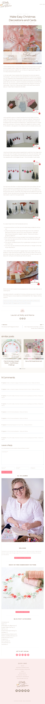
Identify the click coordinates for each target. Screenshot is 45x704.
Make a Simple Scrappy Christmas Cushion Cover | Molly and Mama (23, 382)
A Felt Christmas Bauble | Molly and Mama (17, 412)
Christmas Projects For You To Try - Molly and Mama (19, 424)
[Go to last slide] (3, 353)
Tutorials (3, 644)
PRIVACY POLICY (22, 674)
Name (4, 468)
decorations (27, 300)
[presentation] (11, 349)
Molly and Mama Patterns (8, 634)
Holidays (3, 632)
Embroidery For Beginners (8, 625)
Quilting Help (5, 640)
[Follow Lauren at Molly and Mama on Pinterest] (25, 319)
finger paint (36, 300)
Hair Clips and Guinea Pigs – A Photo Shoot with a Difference (34, 326)
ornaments (22, 303)
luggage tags (16, 303)
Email (18, 468)
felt (32, 300)
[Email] (25, 691)
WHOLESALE (22, 673)
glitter (10, 303)
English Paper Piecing (7, 627)
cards (10, 300)
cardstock (15, 300)
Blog (22, 665)
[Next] (42, 353)
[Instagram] (19, 691)
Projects (3, 639)
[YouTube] (28, 691)
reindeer (28, 303)
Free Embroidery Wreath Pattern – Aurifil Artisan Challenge (11, 363)
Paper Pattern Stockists (22, 669)
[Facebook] (16, 691)
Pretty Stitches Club (6, 637)
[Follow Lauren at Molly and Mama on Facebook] (20, 319)
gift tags (6, 303)
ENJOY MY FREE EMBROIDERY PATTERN (22, 565)
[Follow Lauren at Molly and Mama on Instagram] (22, 319)
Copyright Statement (22, 676)
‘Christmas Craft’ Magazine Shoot (10, 325)
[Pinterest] (22, 691)
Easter (3, 623)
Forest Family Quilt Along (8, 630)
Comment (5, 451)
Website (33, 468)
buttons (5, 300)
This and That (4, 642)
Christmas (21, 300)
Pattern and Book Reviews (8, 635)
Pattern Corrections (22, 667)
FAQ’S (22, 671)
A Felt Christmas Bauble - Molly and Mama (17, 431)
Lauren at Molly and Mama (22, 315)
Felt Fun (3, 629)
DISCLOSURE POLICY (22, 678)
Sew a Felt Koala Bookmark (33, 361)
